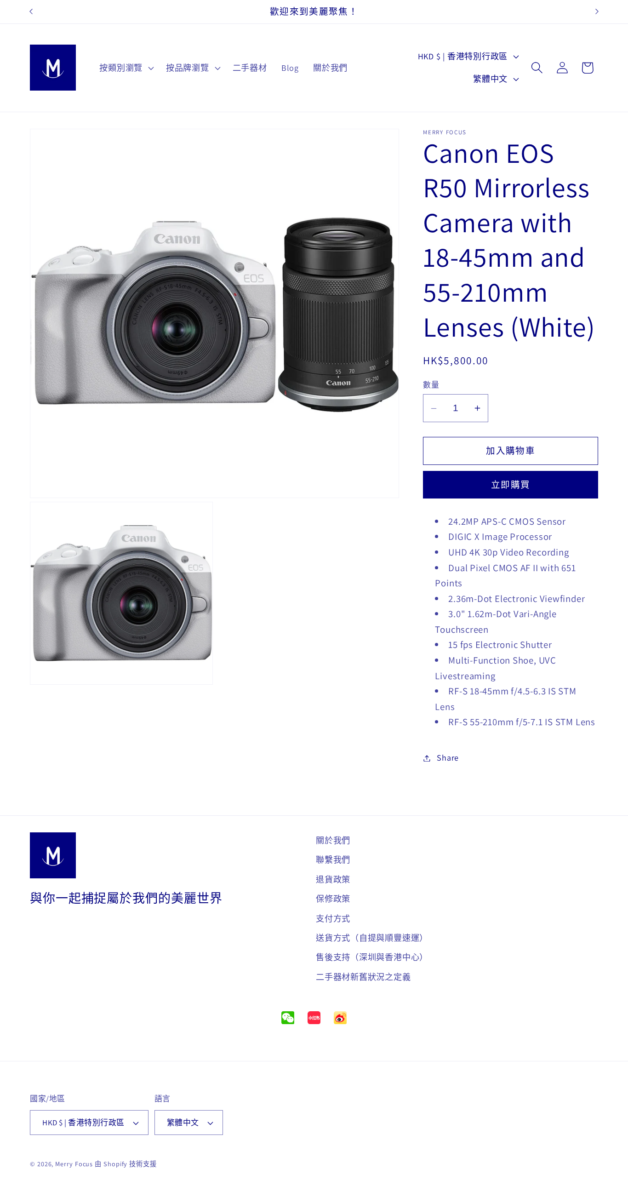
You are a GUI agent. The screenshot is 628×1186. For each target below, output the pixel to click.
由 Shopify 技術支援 (126, 1163)
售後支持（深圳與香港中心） (372, 957)
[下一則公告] (597, 11)
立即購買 (510, 485)
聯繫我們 (333, 859)
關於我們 (333, 840)
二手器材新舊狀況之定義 (363, 976)
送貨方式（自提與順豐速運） (372, 937)
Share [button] (448, 757)
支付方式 (333, 917)
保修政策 (333, 898)
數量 (431, 385)
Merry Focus (74, 1163)
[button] (125, 68)
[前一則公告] (31, 11)
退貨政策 (333, 879)
